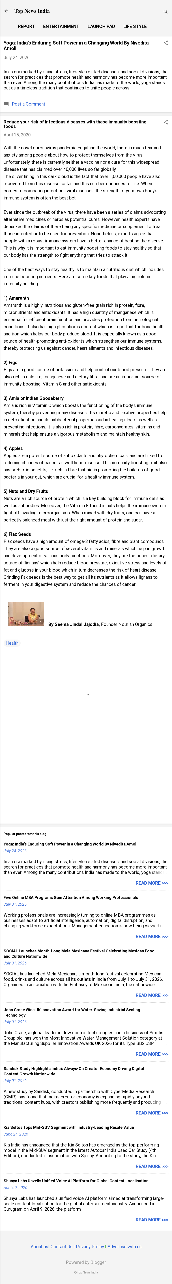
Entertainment (61, 26)
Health (12, 643)
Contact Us (61, 1246)
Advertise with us (125, 1246)
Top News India (32, 11)
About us (39, 1246)
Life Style (135, 26)
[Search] (165, 12)
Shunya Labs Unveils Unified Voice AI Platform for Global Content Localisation (76, 1180)
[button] (165, 43)
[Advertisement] (86, 785)
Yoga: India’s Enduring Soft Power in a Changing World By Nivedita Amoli (71, 844)
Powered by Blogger (86, 1262)
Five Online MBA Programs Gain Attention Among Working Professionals (71, 897)
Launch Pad (101, 26)
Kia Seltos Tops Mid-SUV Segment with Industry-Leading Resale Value (69, 1127)
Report (26, 26)
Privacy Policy (90, 1246)
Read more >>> (152, 883)
